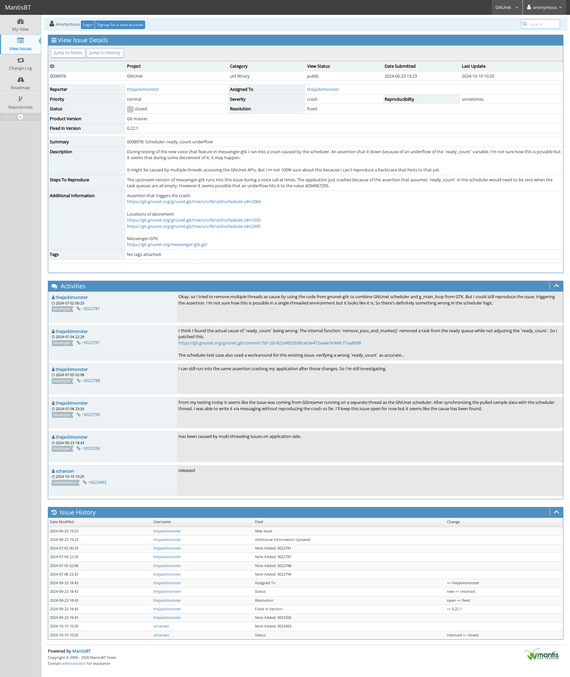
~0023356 (90, 448)
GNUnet (503, 7)
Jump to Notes (68, 52)
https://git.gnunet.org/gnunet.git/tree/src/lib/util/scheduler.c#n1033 (194, 220)
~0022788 (90, 380)
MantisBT (81, 651)
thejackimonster (143, 89)
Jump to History (104, 52)
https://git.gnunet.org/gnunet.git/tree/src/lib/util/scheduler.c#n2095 (194, 226)
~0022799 (90, 414)
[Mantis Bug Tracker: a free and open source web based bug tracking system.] (541, 654)
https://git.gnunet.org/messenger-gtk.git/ (167, 244)
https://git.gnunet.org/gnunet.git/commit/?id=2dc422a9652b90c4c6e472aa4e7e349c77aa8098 (269, 343)
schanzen (65, 471)
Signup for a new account (120, 24)
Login (88, 24)
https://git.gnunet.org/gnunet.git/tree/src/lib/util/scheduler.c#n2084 (194, 201)
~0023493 (97, 482)
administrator (74, 663)
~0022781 (90, 308)
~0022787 (90, 342)
